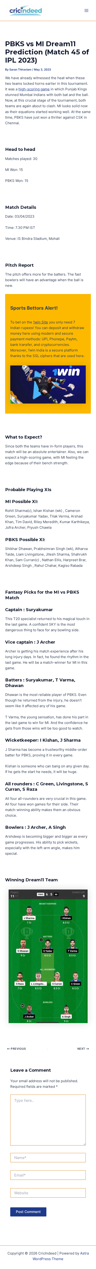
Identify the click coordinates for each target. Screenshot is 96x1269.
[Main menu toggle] (86, 10)
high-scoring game (34, 89)
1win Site (40, 322)
